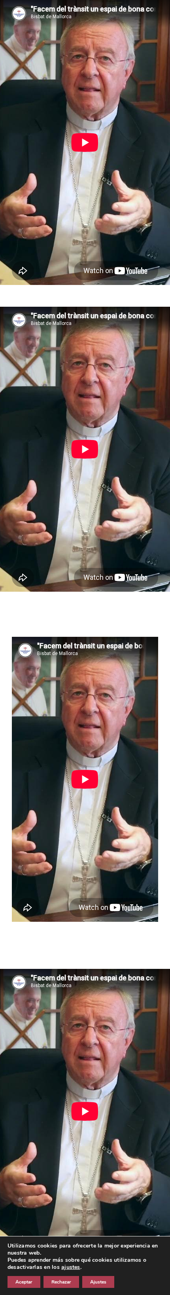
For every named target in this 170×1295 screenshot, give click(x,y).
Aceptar (23, 1282)
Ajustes (98, 1282)
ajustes (70, 1267)
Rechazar (61, 1282)
